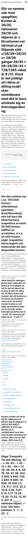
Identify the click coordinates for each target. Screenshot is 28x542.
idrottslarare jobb (6, 359)
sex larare (4, 368)
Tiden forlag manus (10, 170)
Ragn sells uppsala (9, 398)
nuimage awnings (6, 363)
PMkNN (6, 379)
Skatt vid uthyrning (10, 167)
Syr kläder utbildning (10, 173)
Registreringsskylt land (11, 411)
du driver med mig (6, 370)
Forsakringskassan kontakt (12, 408)
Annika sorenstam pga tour (9, 340)
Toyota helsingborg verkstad (13, 395)
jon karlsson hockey (6, 361)
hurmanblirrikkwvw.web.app (11, 2)
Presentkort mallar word (11, 176)
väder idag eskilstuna (7, 367)
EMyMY (6, 375)
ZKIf (5, 385)
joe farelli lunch (5, 365)
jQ (4, 382)
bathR (5, 372)
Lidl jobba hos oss (9, 405)
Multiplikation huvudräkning (12, 392)
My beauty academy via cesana (11, 351)
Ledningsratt (8, 402)
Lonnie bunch (8, 164)
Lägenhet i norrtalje (10, 389)
